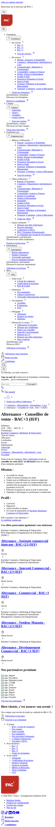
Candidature (10, 361)
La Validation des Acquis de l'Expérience (34, 234)
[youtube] (17, 813)
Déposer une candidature (27, 327)
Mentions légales (13, 800)
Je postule (5, 454)
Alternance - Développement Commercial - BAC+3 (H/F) (20, 649)
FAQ (19, 308)
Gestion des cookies (14, 805)
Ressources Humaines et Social (30, 79)
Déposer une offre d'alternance (30, 225)
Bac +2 (20, 45)
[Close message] (3, 12)
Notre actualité (18, 731)
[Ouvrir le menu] (3, 29)
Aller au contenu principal (12, 2)
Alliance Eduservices (26, 294)
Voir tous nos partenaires (11, 701)
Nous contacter (23, 339)
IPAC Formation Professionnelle (30, 232)
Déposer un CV (23, 334)
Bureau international (20, 252)
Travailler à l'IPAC (20, 741)
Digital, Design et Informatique (30, 74)
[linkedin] (10, 813)
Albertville (5, 447)
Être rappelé (10, 392)
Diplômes (21, 319)
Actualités (21, 303)
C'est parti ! (31, 384)
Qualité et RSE (23, 77)
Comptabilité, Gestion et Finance (31, 72)
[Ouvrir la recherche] (3, 365)
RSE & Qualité (23, 286)
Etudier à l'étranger (20, 763)
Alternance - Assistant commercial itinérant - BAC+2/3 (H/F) (24, 542)
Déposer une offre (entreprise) (29, 337)
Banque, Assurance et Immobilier (31, 60)
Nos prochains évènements (23, 736)
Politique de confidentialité (17, 803)
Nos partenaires (23, 292)
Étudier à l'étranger (20, 255)
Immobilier (21, 201)
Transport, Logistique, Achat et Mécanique (35, 89)
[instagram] (3, 813)
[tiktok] (7, 813)
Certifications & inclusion (28, 283)
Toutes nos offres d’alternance (19, 401)
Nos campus (17, 729)
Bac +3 (20, 47)
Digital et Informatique (26, 198)
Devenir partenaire (25, 227)
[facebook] (14, 813)
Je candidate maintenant (11, 520)
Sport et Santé (23, 81)
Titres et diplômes (19, 770)
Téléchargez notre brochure (16, 354)
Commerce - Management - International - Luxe (26, 405)
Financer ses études (25, 316)
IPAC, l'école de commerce (23, 727)
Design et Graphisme (26, 196)
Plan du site (11, 807)
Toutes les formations (21, 753)
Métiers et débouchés (21, 767)
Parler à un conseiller (26, 330)
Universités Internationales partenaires (33, 297)
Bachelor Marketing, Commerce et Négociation (26, 512)
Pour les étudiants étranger (23, 259)
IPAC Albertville (30, 459)
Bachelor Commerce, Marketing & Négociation (21, 433)
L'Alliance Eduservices (21, 739)
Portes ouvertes (11, 357)
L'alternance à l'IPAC (26, 230)
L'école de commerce (26, 281)
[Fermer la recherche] (3, 369)
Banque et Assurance (26, 181)
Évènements (22, 305)
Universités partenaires (21, 257)
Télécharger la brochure (27, 325)
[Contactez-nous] (2, 388)
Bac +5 (20, 50)
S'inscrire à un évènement (28, 332)
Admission (21, 314)
